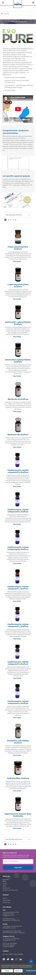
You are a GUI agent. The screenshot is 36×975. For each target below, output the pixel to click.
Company (6, 879)
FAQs (4, 881)
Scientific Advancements (10, 890)
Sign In (5, 898)
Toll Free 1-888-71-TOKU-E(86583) (13, 954)
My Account (6, 902)
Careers (5, 884)
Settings (7, 971)
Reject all (18, 971)
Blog (4, 886)
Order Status (7, 900)
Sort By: (8, 215)
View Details (17, 261)
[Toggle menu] (3, 3)
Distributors (6, 888)
